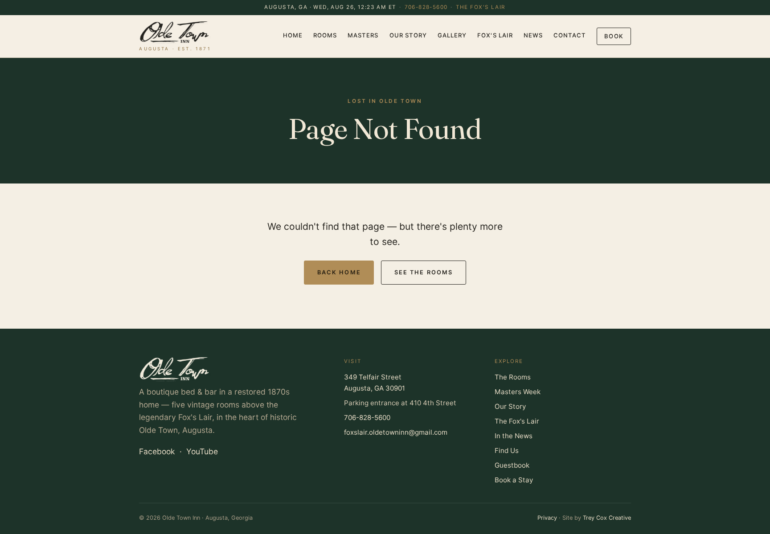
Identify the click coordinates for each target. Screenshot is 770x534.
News (533, 35)
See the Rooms (423, 272)
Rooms (325, 35)
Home (293, 35)
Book (613, 36)
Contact (569, 35)
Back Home (338, 272)
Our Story (408, 35)
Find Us (507, 450)
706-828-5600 (426, 7)
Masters (363, 35)
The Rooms (513, 377)
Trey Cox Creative (607, 517)
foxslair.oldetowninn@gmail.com (395, 432)
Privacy (547, 517)
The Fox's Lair (481, 7)
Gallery (452, 35)
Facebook (157, 451)
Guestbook (512, 465)
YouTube (202, 451)
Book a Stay (514, 480)
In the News (513, 436)
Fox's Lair (495, 35)
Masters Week (518, 391)
